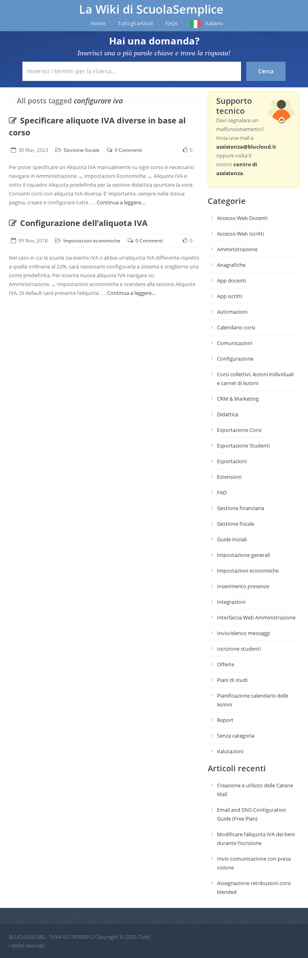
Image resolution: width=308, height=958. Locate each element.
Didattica (227, 414)
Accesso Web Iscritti (240, 233)
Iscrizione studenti (239, 648)
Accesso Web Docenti (242, 218)
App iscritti (229, 296)
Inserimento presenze (243, 586)
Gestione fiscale (81, 150)
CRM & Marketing (238, 398)
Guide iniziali (232, 539)
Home (98, 23)
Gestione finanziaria (240, 508)
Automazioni (232, 311)
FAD (222, 492)
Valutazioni (230, 751)
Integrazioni (231, 601)
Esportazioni (232, 461)
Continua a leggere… (121, 202)
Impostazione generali (243, 555)
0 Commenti (128, 150)
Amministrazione (237, 249)
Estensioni (229, 476)
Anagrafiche (231, 264)
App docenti (231, 280)
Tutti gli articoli (135, 23)
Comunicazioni (234, 343)
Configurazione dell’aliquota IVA (84, 223)
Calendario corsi (236, 327)
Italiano (214, 23)
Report (225, 720)
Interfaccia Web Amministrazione (256, 617)
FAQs (171, 23)
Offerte (225, 664)
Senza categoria (235, 735)
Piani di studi (232, 680)
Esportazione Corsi (239, 430)
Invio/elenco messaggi (243, 633)
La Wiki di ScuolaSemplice (151, 9)
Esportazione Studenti (243, 445)
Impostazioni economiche (91, 240)
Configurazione (235, 358)
